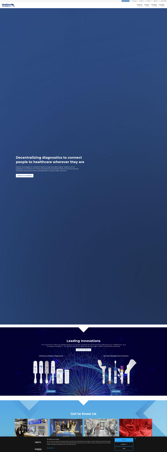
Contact (148, 1)
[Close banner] (135, 438)
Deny (124, 448)
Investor (141, 1)
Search (163, 1)
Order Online (125, 1)
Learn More (51, 391)
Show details (50, 448)
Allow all (124, 439)
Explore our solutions (24, 175)
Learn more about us (83, 350)
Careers (134, 1)
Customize (123, 444)
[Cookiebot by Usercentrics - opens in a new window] (38, 449)
